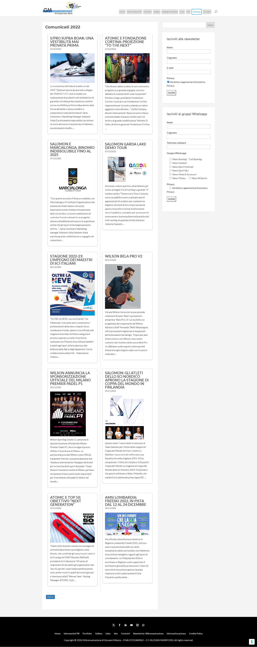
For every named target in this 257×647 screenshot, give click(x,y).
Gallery (157, 12)
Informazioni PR (134, 12)
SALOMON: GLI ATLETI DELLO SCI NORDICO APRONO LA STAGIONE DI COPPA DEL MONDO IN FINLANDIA (127, 380)
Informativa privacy (176, 634)
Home (122, 12)
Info (188, 12)
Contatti (207, 12)
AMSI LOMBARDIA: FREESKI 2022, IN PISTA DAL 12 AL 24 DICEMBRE (125, 501)
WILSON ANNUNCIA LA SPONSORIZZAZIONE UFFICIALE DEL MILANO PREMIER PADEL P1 (70, 378)
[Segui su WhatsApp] (143, 625)
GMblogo (197, 12)
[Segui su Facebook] (119, 625)
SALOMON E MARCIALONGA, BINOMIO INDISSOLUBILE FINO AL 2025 (72, 149)
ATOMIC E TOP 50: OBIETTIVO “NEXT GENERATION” (65, 501)
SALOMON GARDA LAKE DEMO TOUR (125, 146)
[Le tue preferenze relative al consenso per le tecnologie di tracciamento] (252, 642)
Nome (170, 47)
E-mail (170, 67)
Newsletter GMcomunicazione (148, 634)
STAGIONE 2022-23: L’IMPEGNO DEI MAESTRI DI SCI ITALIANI (71, 259)
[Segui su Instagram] (137, 625)
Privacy (170, 78)
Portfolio (147, 12)
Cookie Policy (196, 634)
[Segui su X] (113, 625)
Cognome (172, 57)
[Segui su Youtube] (131, 625)
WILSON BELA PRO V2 (123, 256)
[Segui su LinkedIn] (125, 625)
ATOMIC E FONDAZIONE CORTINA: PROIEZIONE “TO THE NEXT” (125, 41)
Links (182, 12)
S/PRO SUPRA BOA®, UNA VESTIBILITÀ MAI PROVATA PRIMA (72, 41)
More (49, 597)
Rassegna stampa (169, 12)
